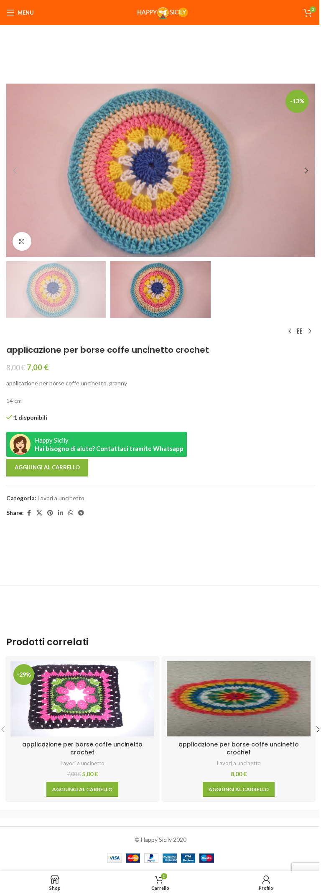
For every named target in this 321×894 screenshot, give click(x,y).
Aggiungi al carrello (47, 467)
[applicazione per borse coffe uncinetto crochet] (239, 698)
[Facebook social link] (29, 513)
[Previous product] (290, 331)
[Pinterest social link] (50, 513)
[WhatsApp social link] (71, 513)
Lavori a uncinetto (61, 498)
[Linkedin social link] (61, 513)
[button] (14, 170)
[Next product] (310, 331)
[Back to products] (300, 331)
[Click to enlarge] (22, 241)
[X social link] (39, 513)
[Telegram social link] (81, 513)
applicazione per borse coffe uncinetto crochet (82, 748)
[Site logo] (160, 11)
